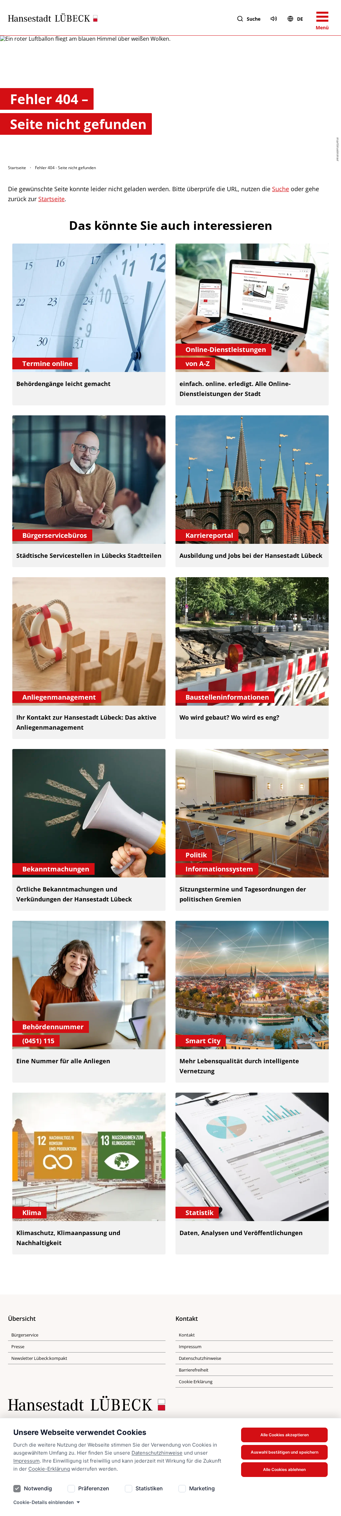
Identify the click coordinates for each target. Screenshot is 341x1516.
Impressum (26, 1461)
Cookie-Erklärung (49, 1469)
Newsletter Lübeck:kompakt (39, 1358)
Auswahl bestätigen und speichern (284, 1452)
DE (300, 19)
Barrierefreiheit (193, 1370)
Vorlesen (273, 18)
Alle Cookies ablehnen (284, 1469)
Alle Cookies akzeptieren (284, 1434)
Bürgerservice (24, 1335)
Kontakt (187, 1335)
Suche (253, 19)
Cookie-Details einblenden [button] (43, 1502)
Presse (17, 1347)
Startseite (17, 167)
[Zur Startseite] (53, 19)
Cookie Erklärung (195, 1382)
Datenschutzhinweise (157, 1453)
